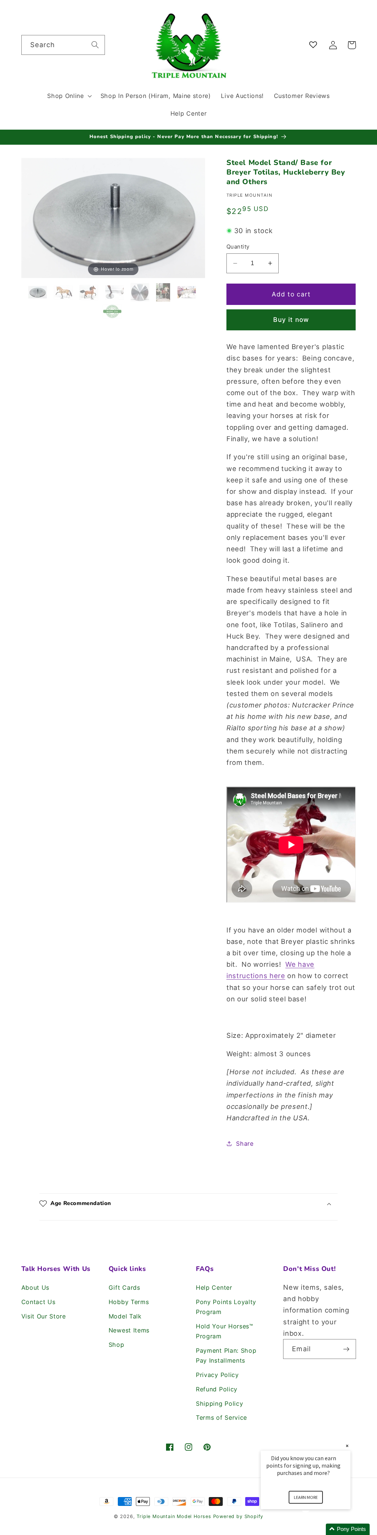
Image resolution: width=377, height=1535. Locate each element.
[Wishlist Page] (314, 45)
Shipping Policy (219, 1403)
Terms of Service (221, 1417)
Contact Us (38, 1302)
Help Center (214, 1287)
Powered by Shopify (238, 1516)
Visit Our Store (43, 1316)
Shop (116, 1344)
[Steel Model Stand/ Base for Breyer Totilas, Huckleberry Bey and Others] (38, 292)
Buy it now (291, 319)
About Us (35, 1287)
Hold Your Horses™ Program (224, 1331)
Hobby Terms (129, 1302)
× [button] (347, 1445)
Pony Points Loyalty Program (226, 1307)
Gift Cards (124, 1287)
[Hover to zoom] (113, 217)
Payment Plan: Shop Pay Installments (226, 1355)
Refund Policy (216, 1389)
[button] (68, 96)
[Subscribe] (346, 1349)
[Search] (95, 44)
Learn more (306, 1497)
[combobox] (63, 45)
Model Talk (125, 1316)
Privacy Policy (217, 1374)
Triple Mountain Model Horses (174, 1516)
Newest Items (129, 1330)
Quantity (238, 246)
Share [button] (244, 1143)
